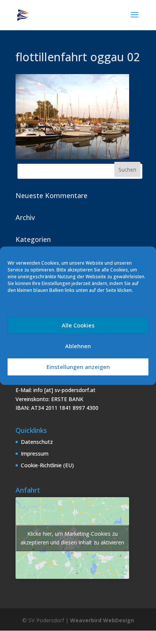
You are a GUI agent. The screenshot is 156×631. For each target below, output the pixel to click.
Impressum (34, 453)
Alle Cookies (78, 325)
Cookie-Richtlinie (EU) (47, 465)
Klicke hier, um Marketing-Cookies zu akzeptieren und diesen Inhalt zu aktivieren (72, 538)
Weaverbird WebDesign (102, 620)
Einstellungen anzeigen (78, 367)
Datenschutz (37, 441)
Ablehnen (78, 346)
